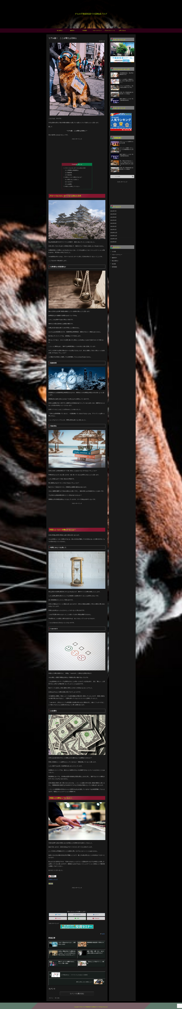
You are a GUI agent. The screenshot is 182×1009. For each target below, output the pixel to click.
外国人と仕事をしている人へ (72, 186)
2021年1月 (113, 229)
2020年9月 (113, 242)
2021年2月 (113, 226)
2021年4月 (113, 220)
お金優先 (69, 184)
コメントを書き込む (77, 993)
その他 (51, 883)
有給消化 (69, 175)
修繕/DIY (114, 257)
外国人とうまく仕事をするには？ (73, 177)
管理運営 (114, 267)
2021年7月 (113, 211)
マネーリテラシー (117, 254)
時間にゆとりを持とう (73, 179)
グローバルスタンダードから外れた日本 (75, 168)
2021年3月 (113, 223)
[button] (133, 176)
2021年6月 (113, 214)
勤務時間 (69, 172)
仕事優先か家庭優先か (73, 170)
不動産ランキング (53, 879)
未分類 (114, 264)
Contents (74, 164)
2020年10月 (113, 238)
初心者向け (115, 260)
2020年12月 (113, 232)
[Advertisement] (76, 150)
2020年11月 (113, 235)
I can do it (69, 181)
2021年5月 (113, 217)
